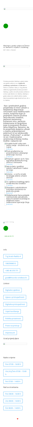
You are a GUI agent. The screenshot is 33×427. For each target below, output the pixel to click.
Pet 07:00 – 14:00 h (12, 381)
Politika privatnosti (13, 318)
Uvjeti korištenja (12, 311)
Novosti (13, 50)
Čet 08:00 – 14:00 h (13, 408)
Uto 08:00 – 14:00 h (13, 401)
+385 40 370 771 (17, 28)
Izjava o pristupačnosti (14, 297)
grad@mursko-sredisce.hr (16, 277)
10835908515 (10, 263)
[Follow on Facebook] (4, 241)
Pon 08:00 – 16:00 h (13, 394)
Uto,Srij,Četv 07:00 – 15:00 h (15, 373)
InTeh (22, 419)
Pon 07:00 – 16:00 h (13, 364)
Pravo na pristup (12, 325)
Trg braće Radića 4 (13, 256)
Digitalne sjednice (12, 290)
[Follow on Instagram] (8, 241)
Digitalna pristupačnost (15, 304)
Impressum (10, 332)
